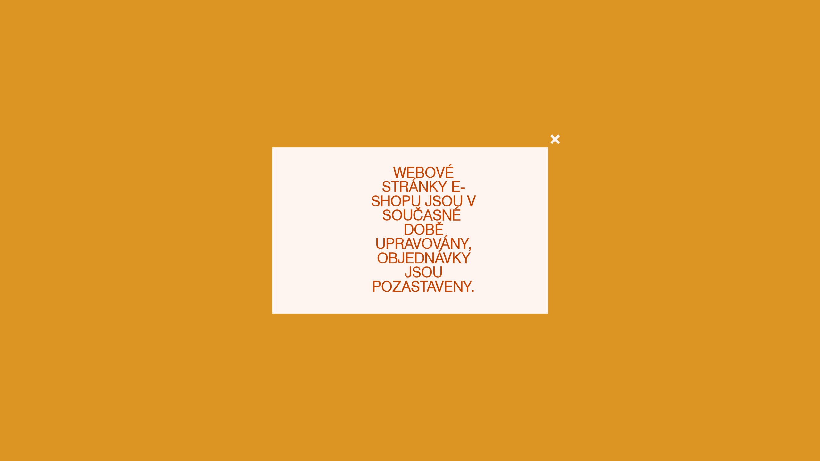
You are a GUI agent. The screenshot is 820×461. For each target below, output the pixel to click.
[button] (555, 139)
